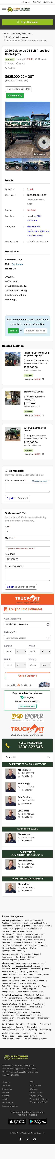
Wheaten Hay (45, 1030)
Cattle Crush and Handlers (33, 963)
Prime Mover (35, 1012)
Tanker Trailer (8, 1018)
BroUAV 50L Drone (33, 392)
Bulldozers (16, 923)
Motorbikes (22, 1001)
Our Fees (36, 2)
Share (21, 64)
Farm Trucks (20, 1007)
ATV (4, 998)
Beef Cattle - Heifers (36, 981)
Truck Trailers (44, 1018)
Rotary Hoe (20, 940)
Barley (17, 1033)
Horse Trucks (34, 1007)
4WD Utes (39, 995)
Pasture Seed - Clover (26, 1036)
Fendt (36, 954)
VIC (33, 400)
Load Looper (7, 1103)
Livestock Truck (23, 1010)
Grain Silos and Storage (22, 931)
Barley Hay (20, 1024)
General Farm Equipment (12, 929)
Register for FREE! (36, 331)
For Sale (5, 1092)
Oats (12, 1036)
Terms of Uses (36, 1092)
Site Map (34, 1089)
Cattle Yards (7, 966)
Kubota (31, 957)
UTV (39, 1001)
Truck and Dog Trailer (26, 1018)
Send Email (27, 776)
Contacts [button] (11, 757)
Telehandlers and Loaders (36, 945)
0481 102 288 (28, 814)
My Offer (9, 538)
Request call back (27, 706)
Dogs (44, 986)
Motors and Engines (10, 937)
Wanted (5, 1096)
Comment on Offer (14, 566)
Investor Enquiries (10, 1106)
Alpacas (16, 978)
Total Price (10, 554)
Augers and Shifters (33, 920)
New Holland (25, 960)
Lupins (42, 1033)
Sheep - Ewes (7, 992)
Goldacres (17, 264)
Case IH (14, 954)
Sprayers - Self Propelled (17, 37)
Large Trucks (7, 1010)
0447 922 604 (28, 787)
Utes (32, 1001)
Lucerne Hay (7, 1027)
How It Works (35, 1086)
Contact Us (48, 2)
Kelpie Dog (14, 989)
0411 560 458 (28, 864)
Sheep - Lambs (22, 992)
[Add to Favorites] (43, 379)
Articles (5, 1099)
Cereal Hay (32, 1024)
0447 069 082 (28, 800)
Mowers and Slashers (31, 937)
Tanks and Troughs (26, 974)
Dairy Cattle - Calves (27, 983)
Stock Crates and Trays (12, 945)
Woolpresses (43, 974)
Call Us (11, 68)
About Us (26, 2)
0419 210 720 (28, 888)
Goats (4, 989)
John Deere (20, 957)
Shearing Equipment (29, 972)
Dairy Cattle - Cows (10, 986)
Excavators (7, 926)
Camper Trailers (15, 998)
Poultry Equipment (10, 972)
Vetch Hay (33, 1030)
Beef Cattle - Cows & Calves (13, 981)
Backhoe (5, 923)
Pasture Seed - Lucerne (11, 1039)
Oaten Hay (20, 1027)
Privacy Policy (36, 1096)
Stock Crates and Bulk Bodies (28, 1015)
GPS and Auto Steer (34, 929)
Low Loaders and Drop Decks (14, 1012)
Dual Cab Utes (8, 1001)
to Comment (17, 498)
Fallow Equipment (22, 926)
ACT (39, 216)
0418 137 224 (28, 838)
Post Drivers (7, 940)
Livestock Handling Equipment (15, 969)
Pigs (24, 989)
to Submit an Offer (21, 587)
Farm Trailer (7, 1007)
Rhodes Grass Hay (9, 1030)
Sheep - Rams (37, 992)
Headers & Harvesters (34, 934)
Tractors (23, 948)
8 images (41, 154)
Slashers (17, 942)
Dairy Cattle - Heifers (30, 986)
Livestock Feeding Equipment (28, 966)
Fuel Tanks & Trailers (41, 926)
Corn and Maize (29, 1033)
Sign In (13, 331)
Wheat (44, 1039)
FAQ (32, 1082)
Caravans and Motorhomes (36, 998)
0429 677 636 (28, 773)
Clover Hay (44, 1024)
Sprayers (28, 942)
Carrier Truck (24, 1004)
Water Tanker (7, 1021)
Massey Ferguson (9, 960)
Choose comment (40, 481)
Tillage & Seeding (9, 948)
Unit (7, 526)
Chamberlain (26, 954)
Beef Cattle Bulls (9, 983)
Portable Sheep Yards (40, 969)
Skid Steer (6, 942)
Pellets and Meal (31, 1039)
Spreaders (39, 942)
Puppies (32, 989)
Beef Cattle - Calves (30, 978)
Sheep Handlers (8, 974)
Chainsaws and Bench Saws (35, 923)
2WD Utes (28, 995)
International (7, 957)
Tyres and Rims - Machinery (13, 951)
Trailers (33, 948)
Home (5, 33)
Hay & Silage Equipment (12, 934)
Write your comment (15, 481)
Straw (23, 1030)
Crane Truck (38, 1004)
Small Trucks (7, 1015)
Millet (4, 1036)
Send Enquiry (15, 96)
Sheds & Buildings (35, 940)
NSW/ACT (32, 221)
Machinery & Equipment (22, 33)
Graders (5, 931)
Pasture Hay (32, 1027)
